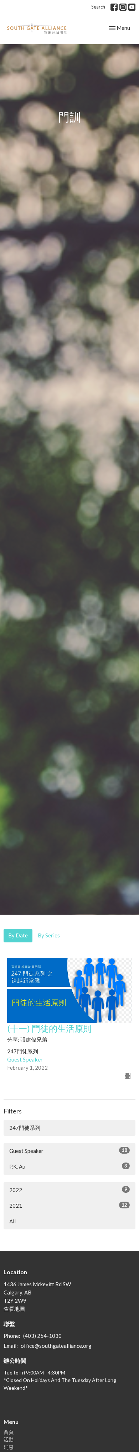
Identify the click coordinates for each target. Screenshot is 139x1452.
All (12, 1221)
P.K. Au (68, 1166)
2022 (68, 1189)
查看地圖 (14, 1308)
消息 (9, 1447)
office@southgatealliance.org (56, 1345)
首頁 (9, 1432)
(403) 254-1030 (42, 1336)
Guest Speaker (68, 1150)
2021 (68, 1205)
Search (98, 7)
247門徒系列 (24, 1127)
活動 (9, 1439)
